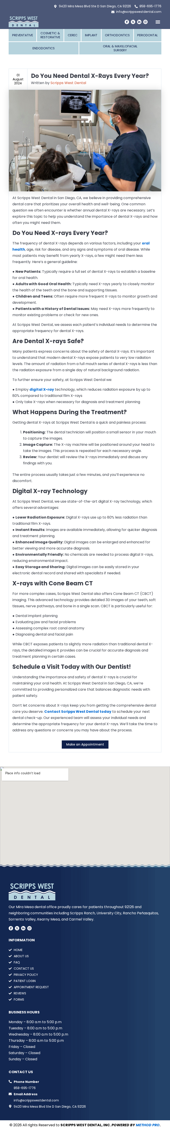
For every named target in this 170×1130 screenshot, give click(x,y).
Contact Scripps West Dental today (77, 711)
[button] (157, 21)
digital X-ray (41, 389)
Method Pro (148, 1125)
